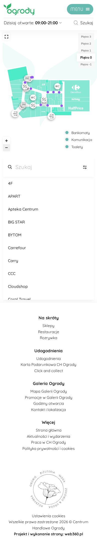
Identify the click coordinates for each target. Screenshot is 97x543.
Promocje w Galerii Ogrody (48, 397)
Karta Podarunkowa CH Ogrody (48, 364)
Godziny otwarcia (48, 403)
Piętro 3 (86, 36)
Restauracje (48, 331)
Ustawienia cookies (48, 516)
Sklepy (48, 325)
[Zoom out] (6, 147)
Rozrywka (48, 337)
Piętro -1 (86, 64)
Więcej (48, 422)
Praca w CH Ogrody (48, 442)
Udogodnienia (48, 350)
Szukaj (86, 22)
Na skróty (49, 317)
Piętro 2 (86, 43)
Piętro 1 (86, 50)
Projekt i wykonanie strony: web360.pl (48, 534)
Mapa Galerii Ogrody (48, 391)
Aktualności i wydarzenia (48, 436)
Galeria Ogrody (48, 383)
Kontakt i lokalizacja (48, 409)
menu (77, 9)
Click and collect (48, 370)
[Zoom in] (6, 140)
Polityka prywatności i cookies (48, 448)
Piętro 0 (86, 57)
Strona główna (48, 430)
